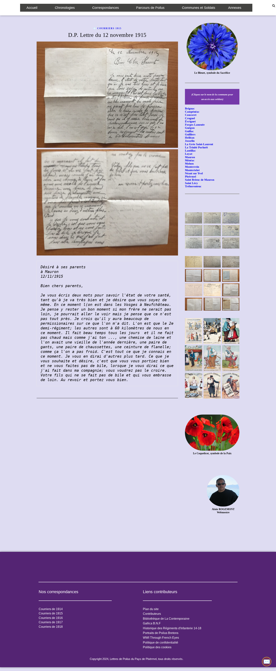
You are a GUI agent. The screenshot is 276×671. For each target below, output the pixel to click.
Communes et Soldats (198, 8)
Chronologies (65, 8)
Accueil (31, 8)
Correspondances (105, 8)
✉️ (266, 661)
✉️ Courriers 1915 (107, 28)
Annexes (234, 8)
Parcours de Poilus (150, 8)
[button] (34, 8)
